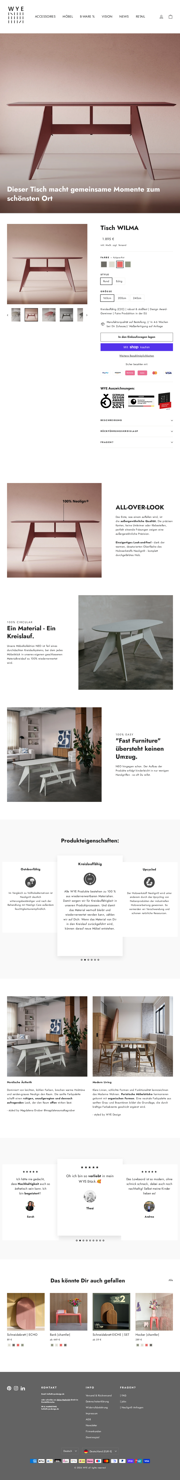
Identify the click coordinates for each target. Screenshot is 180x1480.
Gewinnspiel (92, 1437)
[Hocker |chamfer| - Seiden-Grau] (142, 1345)
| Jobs (123, 1401)
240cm (137, 298)
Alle (171, 1280)
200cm (122, 298)
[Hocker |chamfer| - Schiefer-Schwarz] (150, 1345)
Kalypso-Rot (120, 264)
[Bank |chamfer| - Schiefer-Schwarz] (65, 1345)
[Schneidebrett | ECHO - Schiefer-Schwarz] (13, 1345)
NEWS (124, 16)
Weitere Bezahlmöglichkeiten (136, 356)
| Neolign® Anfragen (131, 1407)
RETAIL (140, 16)
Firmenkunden (93, 1431)
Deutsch (67, 1451)
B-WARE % (87, 16)
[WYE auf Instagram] (16, 1388)
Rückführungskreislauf (119, 431)
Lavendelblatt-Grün (128, 264)
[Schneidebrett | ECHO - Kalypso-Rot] (18, 1345)
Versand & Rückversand (99, 1395)
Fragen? (107, 442)
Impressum (92, 1413)
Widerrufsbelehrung (97, 1407)
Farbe (112, 257)
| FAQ (123, 1395)
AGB (88, 1419)
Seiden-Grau (112, 264)
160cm (107, 298)
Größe (106, 291)
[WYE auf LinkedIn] (23, 1388)
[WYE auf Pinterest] (9, 1388)
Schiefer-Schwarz (104, 264)
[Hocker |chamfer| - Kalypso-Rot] (146, 1345)
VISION (107, 16)
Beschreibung (111, 420)
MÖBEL (68, 16)
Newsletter (91, 1425)
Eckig (119, 281)
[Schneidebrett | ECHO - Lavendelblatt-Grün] (22, 1345)
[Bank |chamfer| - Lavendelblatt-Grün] (52, 1345)
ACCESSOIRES (45, 16)
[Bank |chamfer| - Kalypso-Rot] (60, 1345)
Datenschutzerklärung (97, 1401)
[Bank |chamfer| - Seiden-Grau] (56, 1345)
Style (105, 274)
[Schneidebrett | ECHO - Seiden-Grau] (9, 1345)
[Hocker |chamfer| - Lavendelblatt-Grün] (137, 1345)
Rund (106, 281)
